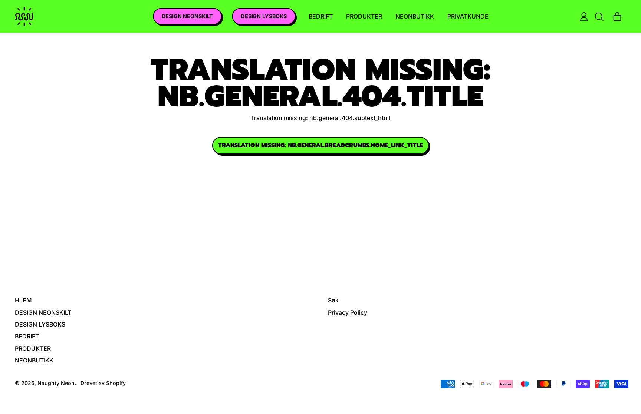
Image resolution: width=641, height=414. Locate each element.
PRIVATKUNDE (468, 16)
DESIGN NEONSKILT (187, 16)
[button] (599, 16)
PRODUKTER (364, 16)
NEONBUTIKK (414, 16)
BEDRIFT (321, 16)
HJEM (23, 300)
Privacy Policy (347, 312)
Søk (333, 300)
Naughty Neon (56, 383)
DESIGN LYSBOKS (263, 16)
